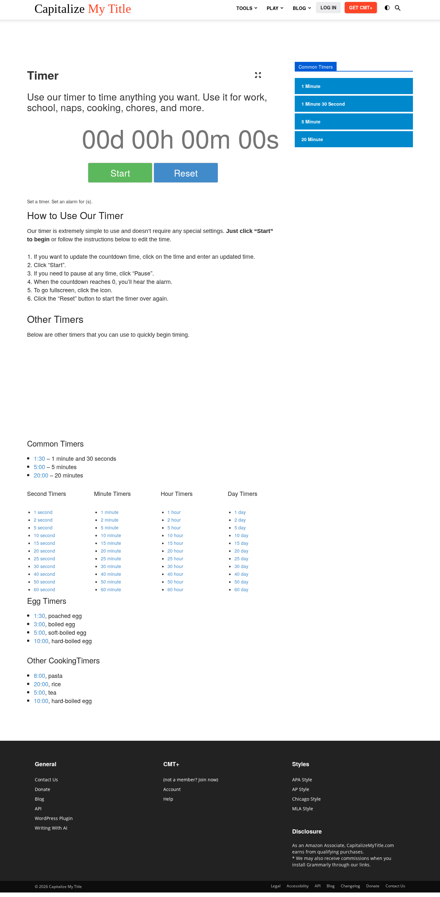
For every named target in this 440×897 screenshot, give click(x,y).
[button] (387, 8)
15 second (44, 543)
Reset (186, 172)
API (38, 808)
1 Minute (310, 86)
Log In (328, 7)
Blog (39, 799)
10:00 (41, 640)
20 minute (111, 550)
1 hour (174, 512)
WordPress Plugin (54, 818)
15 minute (111, 543)
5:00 (39, 466)
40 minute (111, 574)
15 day (241, 543)
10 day (241, 535)
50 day (241, 581)
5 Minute (310, 121)
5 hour (174, 527)
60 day (241, 589)
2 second (43, 519)
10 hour (175, 535)
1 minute (110, 512)
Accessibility (298, 886)
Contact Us (46, 779)
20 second (44, 550)
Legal (276, 886)
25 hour (175, 558)
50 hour (175, 581)
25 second (44, 558)
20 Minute (312, 139)
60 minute (111, 589)
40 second (44, 574)
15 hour (175, 543)
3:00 (39, 624)
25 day (241, 558)
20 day (241, 550)
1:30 (39, 458)
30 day (241, 566)
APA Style (302, 779)
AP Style (300, 789)
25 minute (111, 558)
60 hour (175, 589)
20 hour (175, 550)
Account (172, 789)
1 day (240, 512)
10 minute (111, 535)
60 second (44, 589)
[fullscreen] (258, 75)
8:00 (39, 675)
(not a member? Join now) (190, 779)
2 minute (110, 519)
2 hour (174, 519)
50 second (44, 581)
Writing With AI (51, 828)
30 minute (111, 566)
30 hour (175, 566)
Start (120, 172)
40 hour (175, 574)
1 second (43, 512)
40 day (241, 574)
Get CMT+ (360, 7)
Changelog (350, 886)
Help (168, 799)
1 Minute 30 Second (323, 104)
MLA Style (302, 808)
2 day (240, 519)
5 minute (110, 527)
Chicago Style (306, 799)
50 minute (111, 581)
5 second (43, 527)
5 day (240, 527)
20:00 (41, 475)
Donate (42, 789)
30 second (44, 566)
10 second (44, 535)
